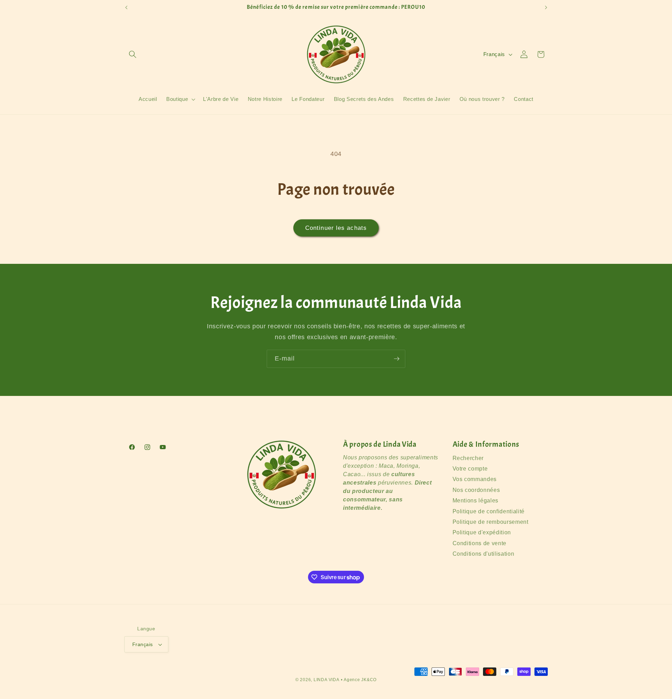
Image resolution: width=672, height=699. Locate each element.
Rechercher (468, 458)
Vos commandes (475, 479)
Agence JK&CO (360, 679)
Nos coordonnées (476, 490)
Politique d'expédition (482, 533)
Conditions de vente (480, 543)
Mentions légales (476, 501)
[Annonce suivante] (546, 7)
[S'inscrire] (396, 359)
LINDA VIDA (327, 679)
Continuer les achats (336, 228)
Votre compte (470, 469)
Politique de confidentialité (489, 511)
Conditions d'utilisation (483, 554)
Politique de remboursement (490, 522)
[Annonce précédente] (126, 7)
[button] (132, 54)
